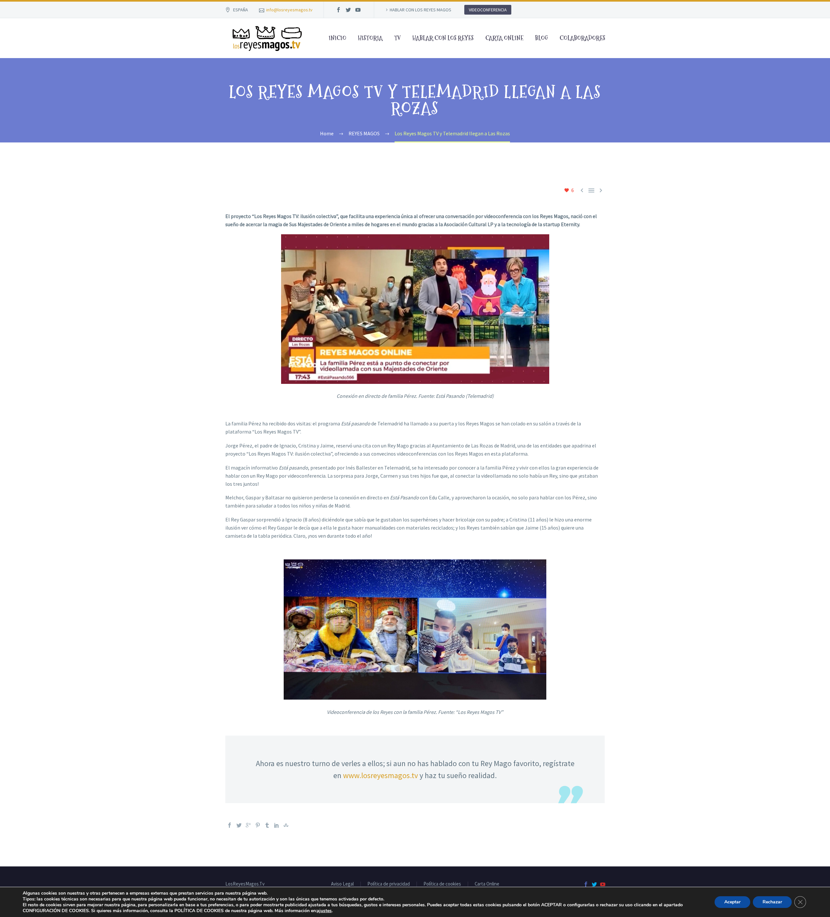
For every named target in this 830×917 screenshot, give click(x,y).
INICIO (337, 38)
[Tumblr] (267, 825)
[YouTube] (358, 9)
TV (397, 38)
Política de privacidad (388, 884)
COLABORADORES (582, 38)
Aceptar (732, 902)
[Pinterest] (257, 825)
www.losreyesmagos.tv (380, 775)
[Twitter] (348, 9)
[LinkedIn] (276, 825)
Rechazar (772, 902)
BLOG (541, 38)
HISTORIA (370, 38)
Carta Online (487, 884)
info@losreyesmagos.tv (289, 10)
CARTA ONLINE (504, 38)
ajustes (324, 911)
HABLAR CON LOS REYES (443, 38)
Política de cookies (442, 884)
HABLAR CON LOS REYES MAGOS (420, 10)
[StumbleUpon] (286, 825)
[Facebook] (338, 9)
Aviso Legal (342, 884)
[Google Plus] (248, 825)
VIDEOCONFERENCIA (488, 10)
